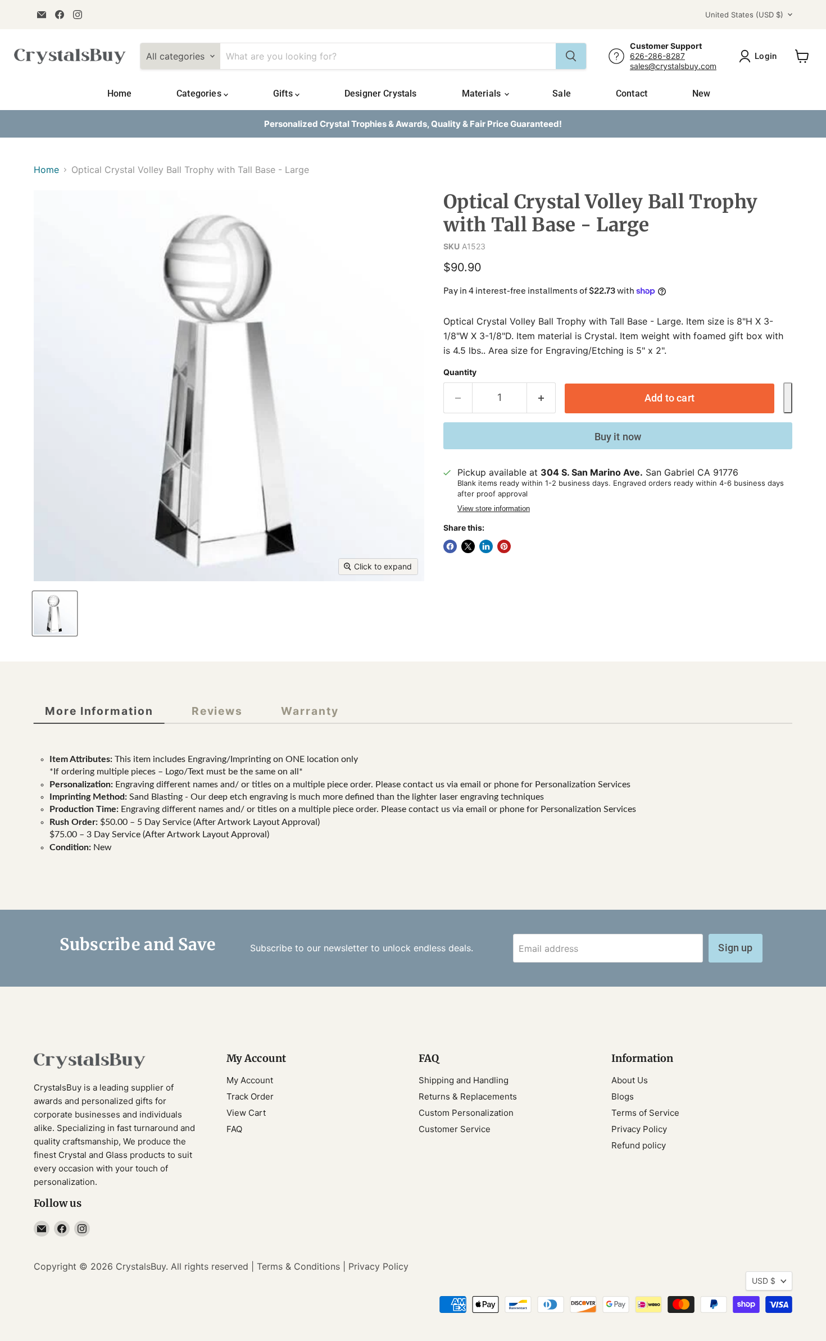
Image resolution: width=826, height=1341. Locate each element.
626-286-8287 (657, 56)
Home (119, 93)
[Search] (571, 56)
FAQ (234, 1129)
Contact (631, 93)
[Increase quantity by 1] (541, 397)
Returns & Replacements (468, 1096)
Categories (200, 93)
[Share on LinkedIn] (486, 546)
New (701, 93)
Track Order (250, 1096)
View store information (493, 509)
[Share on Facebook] (450, 546)
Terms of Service (645, 1112)
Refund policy (638, 1145)
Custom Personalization (466, 1112)
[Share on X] (468, 546)
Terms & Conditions (298, 1266)
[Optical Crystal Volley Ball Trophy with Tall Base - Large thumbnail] (55, 613)
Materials (482, 93)
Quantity (459, 372)
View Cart (246, 1112)
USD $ (763, 1280)
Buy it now (618, 437)
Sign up (735, 948)
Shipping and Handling (464, 1080)
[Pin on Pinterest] (504, 546)
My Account (249, 1080)
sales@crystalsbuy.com (673, 66)
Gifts (284, 93)
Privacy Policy (639, 1129)
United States (744, 14)
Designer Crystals (380, 93)
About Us (629, 1080)
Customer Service (455, 1129)
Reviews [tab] (217, 711)
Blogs (622, 1096)
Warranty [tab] (309, 711)
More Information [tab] (99, 711)
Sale (561, 93)
